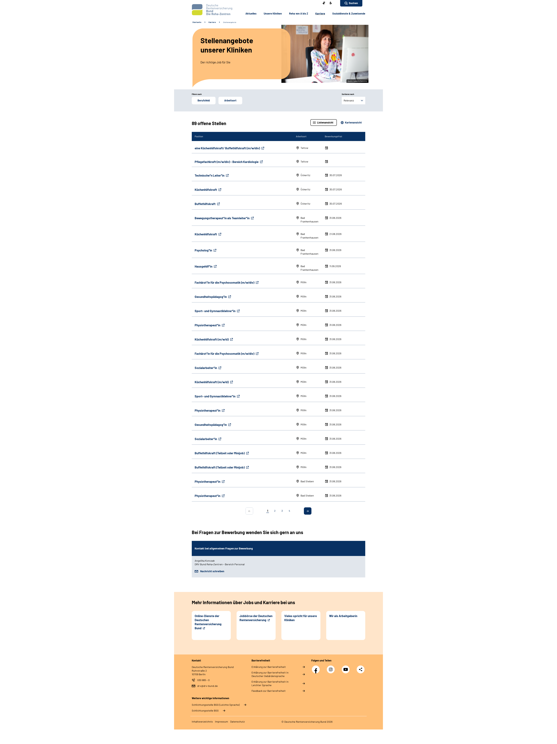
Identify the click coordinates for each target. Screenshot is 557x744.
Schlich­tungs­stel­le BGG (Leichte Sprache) (216, 704)
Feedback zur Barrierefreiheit (269, 690)
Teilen (360, 669)
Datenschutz (237, 721)
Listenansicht (325, 122)
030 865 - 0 (203, 680)
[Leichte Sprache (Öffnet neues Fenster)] (330, 3)
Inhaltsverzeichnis (202, 721)
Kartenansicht (353, 122)
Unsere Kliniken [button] (273, 13)
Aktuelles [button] (250, 13)
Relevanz (349, 100)
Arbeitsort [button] (230, 100)
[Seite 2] (307, 511)
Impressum (221, 721)
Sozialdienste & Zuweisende (348, 13)
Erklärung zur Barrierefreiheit (269, 666)
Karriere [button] (320, 13)
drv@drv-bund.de (207, 685)
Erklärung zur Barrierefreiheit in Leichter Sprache (270, 683)
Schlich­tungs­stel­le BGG (205, 710)
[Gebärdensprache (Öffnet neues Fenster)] (324, 3)
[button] (351, 3)
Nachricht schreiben (212, 571)
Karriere (212, 22)
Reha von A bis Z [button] (298, 13)
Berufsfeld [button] (204, 100)
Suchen (353, 3)
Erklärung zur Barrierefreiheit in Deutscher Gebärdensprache (270, 674)
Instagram (331, 668)
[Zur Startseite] (211, 9)
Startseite (196, 22)
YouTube (346, 668)
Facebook (316, 668)
